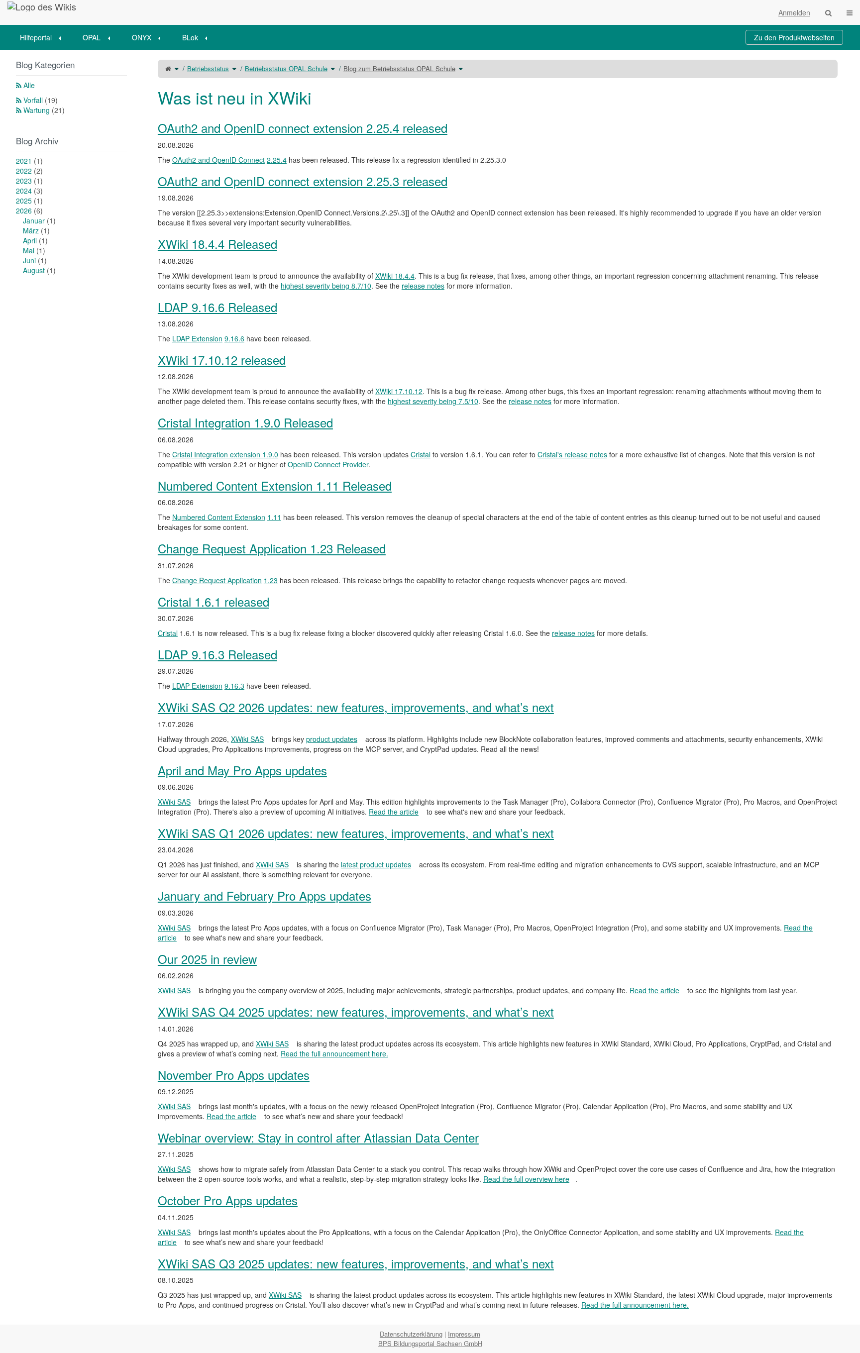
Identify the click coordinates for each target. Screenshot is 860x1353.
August (39, 270)
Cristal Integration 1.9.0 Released (245, 422)
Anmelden (794, 12)
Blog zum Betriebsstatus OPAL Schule (399, 68)
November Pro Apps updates (234, 1074)
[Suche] (828, 12)
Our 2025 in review (207, 958)
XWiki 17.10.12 (399, 391)
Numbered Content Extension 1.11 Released (275, 485)
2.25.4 (277, 160)
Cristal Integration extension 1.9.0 (225, 454)
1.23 (271, 580)
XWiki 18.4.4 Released (217, 243)
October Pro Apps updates (228, 1200)
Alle (29, 85)
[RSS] (18, 85)
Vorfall (40, 100)
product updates (331, 739)
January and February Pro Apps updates (264, 895)
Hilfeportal (36, 37)
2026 (29, 210)
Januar (39, 220)
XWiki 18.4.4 (395, 276)
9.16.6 (234, 338)
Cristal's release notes (572, 454)
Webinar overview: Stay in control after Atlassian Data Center (318, 1137)
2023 (29, 181)
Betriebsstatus (208, 68)
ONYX (141, 37)
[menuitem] (43, 37)
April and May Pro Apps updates (242, 770)
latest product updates (376, 864)
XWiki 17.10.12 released (222, 359)
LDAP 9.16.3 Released (217, 654)
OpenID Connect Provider (328, 464)
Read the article (394, 812)
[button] (135, 687)
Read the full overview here (526, 1179)
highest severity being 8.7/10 (326, 286)
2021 (29, 161)
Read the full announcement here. (334, 1053)
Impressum (464, 1334)
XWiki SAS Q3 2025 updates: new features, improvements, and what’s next (356, 1263)
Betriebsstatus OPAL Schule (286, 68)
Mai (34, 250)
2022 (29, 171)
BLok (190, 37)
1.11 (274, 517)
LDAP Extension (197, 338)
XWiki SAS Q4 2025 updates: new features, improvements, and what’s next (356, 1011)
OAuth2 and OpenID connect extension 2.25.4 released (302, 127)
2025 (29, 201)
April (35, 240)
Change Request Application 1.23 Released (272, 548)
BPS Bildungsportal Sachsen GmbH (430, 1343)
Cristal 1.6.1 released (213, 601)
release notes (423, 286)
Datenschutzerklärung (411, 1334)
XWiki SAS (247, 739)
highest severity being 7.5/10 (433, 401)
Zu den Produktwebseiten (794, 37)
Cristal (420, 454)
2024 (29, 191)
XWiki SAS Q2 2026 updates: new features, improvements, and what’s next (356, 707)
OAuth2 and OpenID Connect (218, 160)
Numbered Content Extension (218, 517)
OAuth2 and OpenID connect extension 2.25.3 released (302, 181)
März (36, 230)
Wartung (44, 110)
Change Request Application (217, 580)
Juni (35, 260)
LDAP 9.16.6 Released (217, 306)
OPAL (92, 37)
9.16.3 (234, 686)
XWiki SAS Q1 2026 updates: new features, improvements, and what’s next (356, 832)
